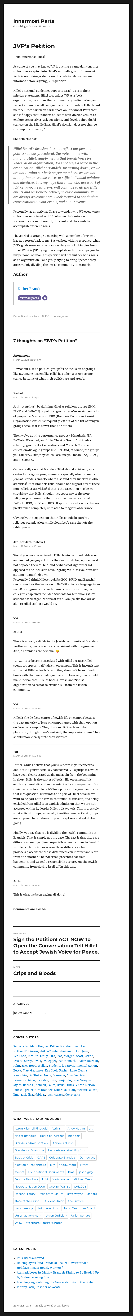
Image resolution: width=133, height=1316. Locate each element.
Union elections (48, 1208)
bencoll (41, 1085)
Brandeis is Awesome (29, 1150)
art (91, 1128)
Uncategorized (60, 316)
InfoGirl (33, 1056)
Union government (28, 1215)
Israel (71, 1172)
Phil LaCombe (48, 1051)
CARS (41, 1157)
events (19, 1172)
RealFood (19, 1056)
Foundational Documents (46, 1172)
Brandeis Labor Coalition (58, 1090)
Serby (28, 1061)
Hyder (81, 1061)
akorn (93, 1090)
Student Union (53, 1201)
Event (84, 1164)
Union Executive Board (79, 1208)
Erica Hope (28, 1065)
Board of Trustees (52, 1135)
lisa (30, 1094)
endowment (67, 1164)
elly (25, 1046)
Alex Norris (72, 1094)
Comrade (59, 1075)
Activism (58, 1128)
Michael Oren (82, 1179)
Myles (17, 1085)
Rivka (37, 1061)
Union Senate (80, 1215)
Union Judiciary (56, 1215)
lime (16, 1094)
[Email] (44, 297)
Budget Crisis (24, 1157)
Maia (31, 1080)
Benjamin (64, 1080)
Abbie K (39, 1094)
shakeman (67, 1051)
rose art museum (51, 1193)
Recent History (25, 1193)
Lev (83, 1046)
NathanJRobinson (25, 1051)
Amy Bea (72, 1075)
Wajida (42, 1065)
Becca (17, 1070)
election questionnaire (30, 1164)
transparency (24, 1208)
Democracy (87, 1157)
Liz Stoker (35, 1075)
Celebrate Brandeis (62, 1157)
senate (92, 1193)
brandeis (74, 1135)
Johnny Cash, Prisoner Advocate (39, 1287)
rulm (16, 1065)
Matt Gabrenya (33, 1070)
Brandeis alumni (63, 1143)
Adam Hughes (38, 1046)
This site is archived (30, 1258)
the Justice (76, 1201)
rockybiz (42, 1080)
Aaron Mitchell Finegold (31, 1128)
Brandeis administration (31, 1143)
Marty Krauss (60, 1179)
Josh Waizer (55, 1094)
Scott (79, 1056)
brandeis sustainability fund (67, 1150)
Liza (52, 1056)
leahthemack (67, 1061)
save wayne (75, 1193)
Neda (47, 1075)
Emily (44, 1056)
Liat (59, 1056)
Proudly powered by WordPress (52, 1305)
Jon (78, 1051)
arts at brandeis (25, 1135)
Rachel (63, 1070)
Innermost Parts (33, 21)
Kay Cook (51, 1070)
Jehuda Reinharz (26, 1179)
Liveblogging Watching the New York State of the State (55, 1282)
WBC (18, 1222)
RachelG (28, 1085)
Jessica (18, 1061)
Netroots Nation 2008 (30, 1186)
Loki (76, 1046)
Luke (73, 1070)
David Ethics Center (70, 1085)
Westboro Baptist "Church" (45, 1222)
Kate (53, 1080)
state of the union (27, 1201)
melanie (82, 1090)
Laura (51, 1085)
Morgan (69, 1056)
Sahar (17, 1046)
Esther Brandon (31, 289)
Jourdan (92, 1061)
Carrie (89, 1056)
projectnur (32, 1090)
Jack (24, 1094)
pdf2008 (80, 1186)
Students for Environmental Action (73, 1065)
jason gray (86, 1172)
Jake (85, 1051)
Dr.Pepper (49, 1061)
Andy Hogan (76, 1128)
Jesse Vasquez (82, 1080)
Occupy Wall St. (59, 1186)
